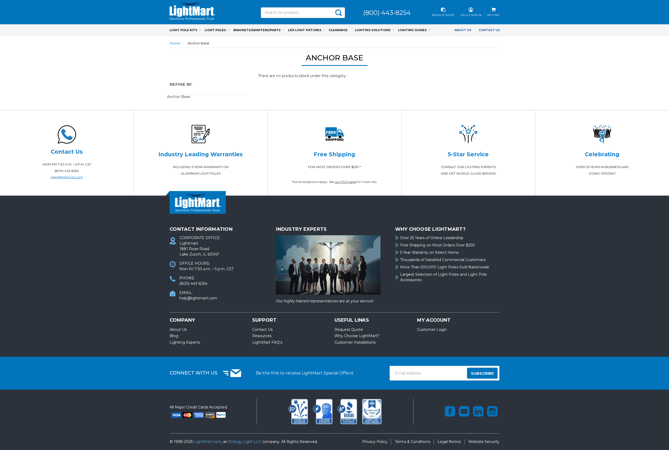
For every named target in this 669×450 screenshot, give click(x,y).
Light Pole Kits (183, 30)
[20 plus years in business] (298, 411)
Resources (262, 335)
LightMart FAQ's (267, 342)
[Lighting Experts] (323, 411)
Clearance (338, 30)
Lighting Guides (412, 30)
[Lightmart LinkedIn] (478, 411)
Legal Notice (449, 441)
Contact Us (489, 30)
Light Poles (215, 30)
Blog (174, 335)
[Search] (338, 12)
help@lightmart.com (67, 177)
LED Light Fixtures (304, 30)
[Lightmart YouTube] (464, 411)
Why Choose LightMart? (356, 335)
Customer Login (432, 329)
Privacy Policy (375, 441)
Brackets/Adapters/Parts (257, 30)
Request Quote (348, 329)
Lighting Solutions (373, 30)
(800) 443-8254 (67, 171)
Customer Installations (355, 342)
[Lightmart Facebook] (450, 411)
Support (264, 320)
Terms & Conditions (412, 441)
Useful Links (351, 320)
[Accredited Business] (348, 411)
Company (182, 320)
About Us (462, 30)
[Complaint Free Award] (372, 411)
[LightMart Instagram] (492, 411)
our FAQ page (345, 182)
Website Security (483, 441)
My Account (434, 320)
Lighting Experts (185, 342)
